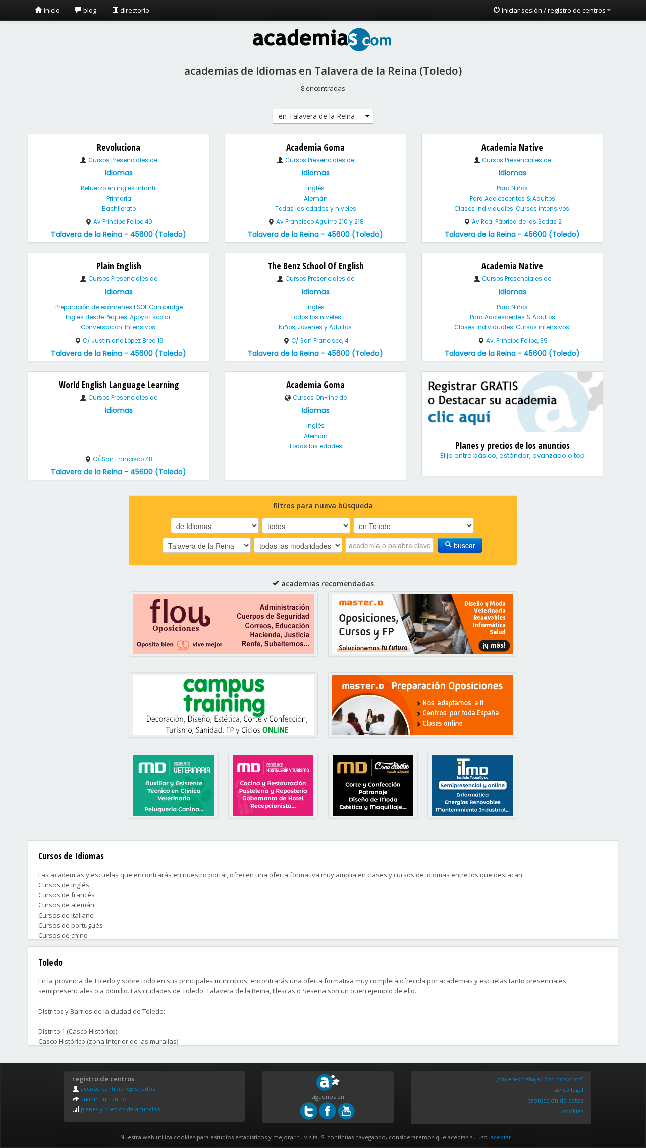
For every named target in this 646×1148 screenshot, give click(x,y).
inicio (51, 10)
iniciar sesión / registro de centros (553, 10)
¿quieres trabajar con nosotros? (540, 1079)
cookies (572, 1111)
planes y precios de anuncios (119, 1109)
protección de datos (555, 1100)
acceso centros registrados (117, 1088)
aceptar (501, 1137)
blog (89, 10)
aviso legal (569, 1089)
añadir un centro (103, 1099)
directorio (134, 10)
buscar (463, 545)
